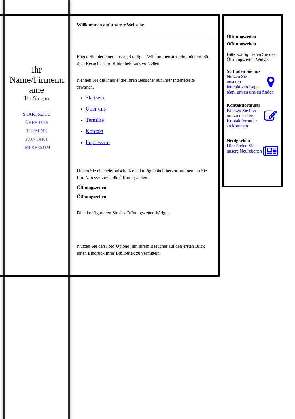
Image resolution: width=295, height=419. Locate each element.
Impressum (36, 147)
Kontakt (36, 139)
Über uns (36, 122)
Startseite (36, 114)
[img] (36, 40)
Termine (36, 130)
